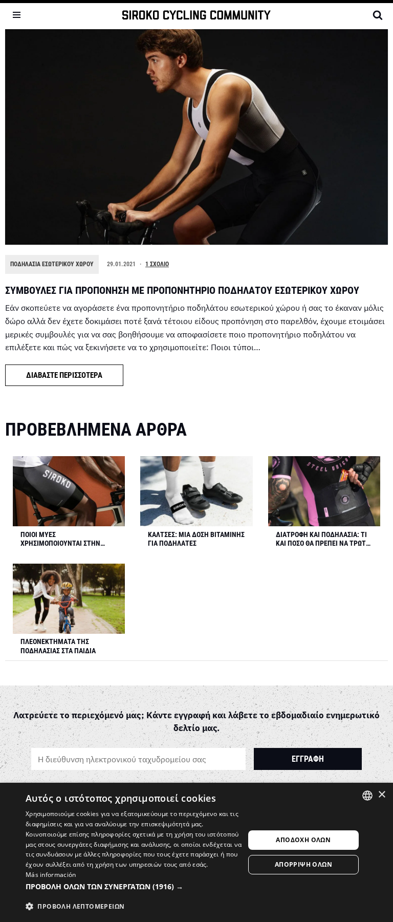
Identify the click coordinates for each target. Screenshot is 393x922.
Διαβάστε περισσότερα (53, 378)
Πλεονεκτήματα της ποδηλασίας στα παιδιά (58, 646)
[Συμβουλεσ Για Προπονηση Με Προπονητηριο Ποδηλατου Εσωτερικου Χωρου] (196, 137)
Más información (51, 874)
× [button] (381, 795)
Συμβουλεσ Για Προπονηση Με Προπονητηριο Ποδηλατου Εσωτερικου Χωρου (182, 290)
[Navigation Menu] (16, 15)
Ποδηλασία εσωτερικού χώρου (52, 264)
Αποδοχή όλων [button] (303, 839)
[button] (135, 886)
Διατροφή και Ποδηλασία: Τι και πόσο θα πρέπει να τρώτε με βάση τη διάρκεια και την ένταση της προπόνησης (323, 539)
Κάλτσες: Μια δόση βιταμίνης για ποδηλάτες (196, 539)
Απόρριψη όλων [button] (303, 864)
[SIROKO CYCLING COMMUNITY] (196, 15)
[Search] (378, 15)
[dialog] (196, 852)
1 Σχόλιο (157, 264)
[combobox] (367, 795)
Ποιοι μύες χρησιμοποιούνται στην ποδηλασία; (60, 539)
